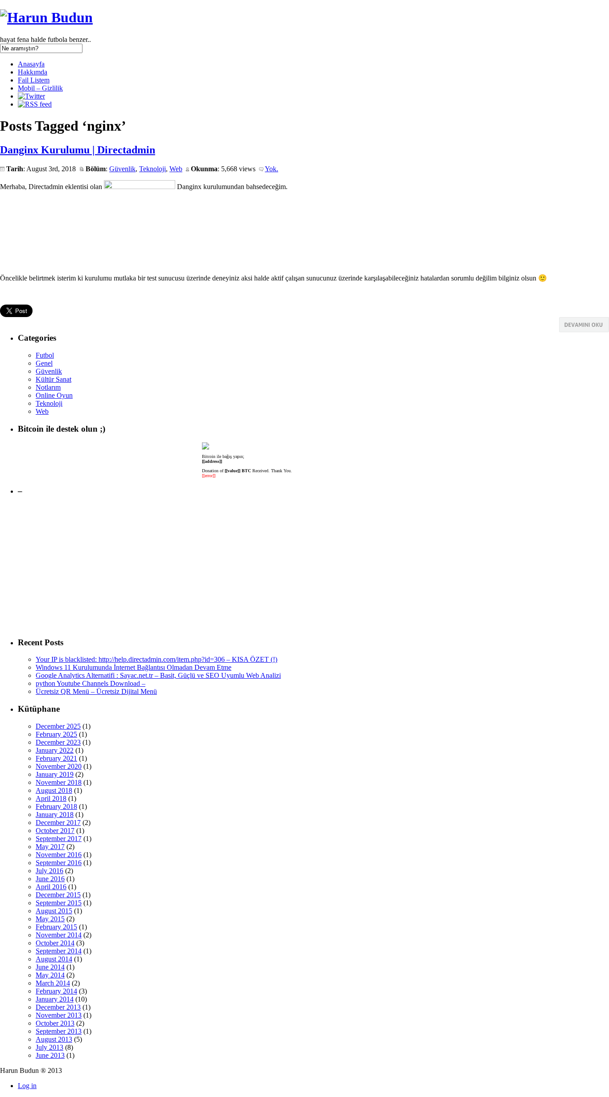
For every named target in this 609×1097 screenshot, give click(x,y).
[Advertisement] (285, 566)
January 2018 (55, 814)
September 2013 (59, 1031)
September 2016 (59, 862)
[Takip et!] (31, 96)
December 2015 (58, 895)
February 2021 (56, 758)
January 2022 (55, 750)
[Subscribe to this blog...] (35, 104)
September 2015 (59, 903)
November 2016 (59, 854)
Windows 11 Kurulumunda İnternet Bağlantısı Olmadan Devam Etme (133, 667)
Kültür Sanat (53, 379)
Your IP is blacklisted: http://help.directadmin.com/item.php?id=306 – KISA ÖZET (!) (156, 659)
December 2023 (58, 742)
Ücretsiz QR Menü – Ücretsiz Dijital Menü (96, 691)
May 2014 (50, 975)
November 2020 (59, 766)
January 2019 (55, 774)
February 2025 (56, 734)
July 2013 (49, 1047)
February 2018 (56, 806)
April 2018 (51, 798)
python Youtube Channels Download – (90, 683)
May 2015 (50, 919)
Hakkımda (32, 72)
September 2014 (59, 951)
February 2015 (56, 927)
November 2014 (59, 935)
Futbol (45, 355)
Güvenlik (122, 169)
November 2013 (59, 1015)
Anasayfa (31, 64)
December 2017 (58, 822)
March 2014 (53, 983)
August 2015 (54, 911)
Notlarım (48, 387)
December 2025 (58, 726)
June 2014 (50, 967)
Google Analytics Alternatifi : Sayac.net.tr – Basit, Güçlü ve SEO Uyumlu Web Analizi (158, 675)
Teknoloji (152, 169)
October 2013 (55, 1023)
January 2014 (55, 999)
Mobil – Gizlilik (40, 88)
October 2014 (55, 943)
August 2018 (54, 790)
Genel (44, 363)
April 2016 (51, 887)
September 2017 (59, 838)
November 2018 (59, 782)
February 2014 (56, 991)
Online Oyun (54, 395)
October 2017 (55, 830)
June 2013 (50, 1055)
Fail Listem (33, 80)
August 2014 (54, 959)
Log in (27, 1085)
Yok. (271, 169)
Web (175, 169)
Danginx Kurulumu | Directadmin (77, 150)
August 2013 (54, 1039)
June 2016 (50, 879)
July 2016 (49, 870)
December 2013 (58, 1007)
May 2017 (50, 846)
